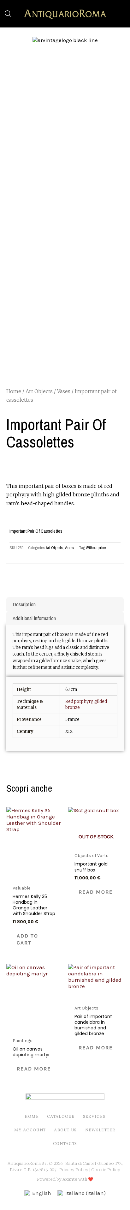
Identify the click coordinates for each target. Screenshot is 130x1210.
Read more (96, 892)
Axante (69, 1179)
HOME (32, 1117)
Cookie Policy (105, 1169)
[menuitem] (37, 1193)
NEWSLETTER (100, 1130)
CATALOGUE (61, 1117)
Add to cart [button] (27, 939)
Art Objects (39, 391)
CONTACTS (65, 1144)
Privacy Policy (73, 1169)
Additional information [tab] (34, 618)
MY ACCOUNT (30, 1130)
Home (13, 391)
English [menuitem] (41, 1193)
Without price (96, 547)
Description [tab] (24, 604)
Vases (63, 391)
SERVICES (94, 1117)
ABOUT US (65, 1130)
